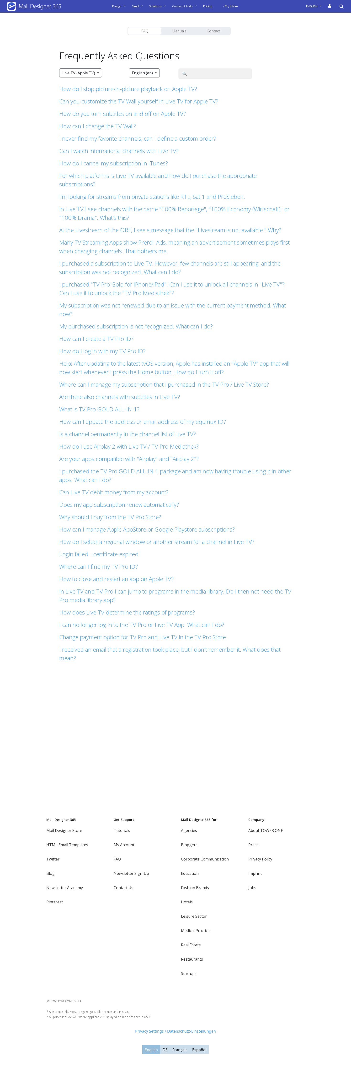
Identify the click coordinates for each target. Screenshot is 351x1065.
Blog (50, 873)
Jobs (252, 887)
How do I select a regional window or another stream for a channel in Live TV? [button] (156, 542)
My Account (124, 844)
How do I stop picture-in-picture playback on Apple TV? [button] (128, 89)
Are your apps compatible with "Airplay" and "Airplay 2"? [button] (129, 459)
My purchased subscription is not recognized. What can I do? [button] (136, 326)
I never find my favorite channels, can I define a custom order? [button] (137, 138)
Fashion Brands (195, 887)
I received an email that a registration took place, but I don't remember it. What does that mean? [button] (170, 653)
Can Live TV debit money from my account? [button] (114, 492)
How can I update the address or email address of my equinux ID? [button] (142, 421)
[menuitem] (315, 6)
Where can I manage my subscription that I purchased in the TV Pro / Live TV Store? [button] (164, 384)
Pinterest (54, 902)
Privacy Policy (260, 859)
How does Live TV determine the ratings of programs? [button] (127, 612)
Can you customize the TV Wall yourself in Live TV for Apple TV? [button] (138, 101)
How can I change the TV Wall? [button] (97, 126)
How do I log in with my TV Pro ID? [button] (102, 351)
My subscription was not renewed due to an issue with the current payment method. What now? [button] (172, 309)
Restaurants (192, 959)
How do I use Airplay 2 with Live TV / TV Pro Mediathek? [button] (129, 446)
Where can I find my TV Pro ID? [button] (98, 566)
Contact (213, 31)
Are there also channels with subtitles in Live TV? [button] (119, 397)
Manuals (179, 31)
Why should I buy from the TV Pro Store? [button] (110, 517)
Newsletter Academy (64, 887)
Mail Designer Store (64, 830)
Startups (189, 973)
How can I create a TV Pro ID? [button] (96, 339)
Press (253, 844)
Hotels (187, 902)
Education (190, 873)
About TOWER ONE (265, 830)
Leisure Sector (194, 916)
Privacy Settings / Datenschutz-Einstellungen (175, 1031)
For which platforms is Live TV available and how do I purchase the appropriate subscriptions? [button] (158, 180)
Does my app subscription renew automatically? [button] (119, 504)
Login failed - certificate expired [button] (98, 554)
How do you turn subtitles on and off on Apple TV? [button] (122, 114)
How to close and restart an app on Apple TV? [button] (116, 579)
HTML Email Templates (67, 844)
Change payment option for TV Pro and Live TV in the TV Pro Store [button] (142, 637)
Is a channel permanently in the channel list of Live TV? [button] (127, 434)
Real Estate (191, 944)
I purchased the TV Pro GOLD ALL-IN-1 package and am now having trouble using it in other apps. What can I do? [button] (175, 475)
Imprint (255, 873)
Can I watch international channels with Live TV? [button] (119, 151)
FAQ (145, 31)
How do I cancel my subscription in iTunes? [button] (113, 163)
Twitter (52, 859)
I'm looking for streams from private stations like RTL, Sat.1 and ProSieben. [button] (152, 196)
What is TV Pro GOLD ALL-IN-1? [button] (99, 409)
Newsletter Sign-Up (131, 873)
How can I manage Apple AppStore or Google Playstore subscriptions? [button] (147, 529)
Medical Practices (196, 930)
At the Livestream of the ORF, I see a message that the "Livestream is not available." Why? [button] (170, 230)
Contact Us (123, 887)
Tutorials (122, 830)
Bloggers (189, 844)
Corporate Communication (205, 859)
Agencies (189, 830)
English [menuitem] (151, 1049)
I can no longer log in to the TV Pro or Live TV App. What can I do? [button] (141, 625)
